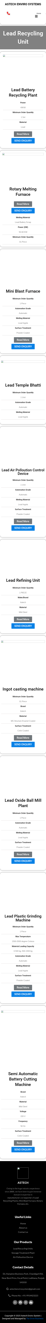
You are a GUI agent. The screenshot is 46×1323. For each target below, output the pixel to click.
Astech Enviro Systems (23, 4)
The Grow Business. (35, 1318)
